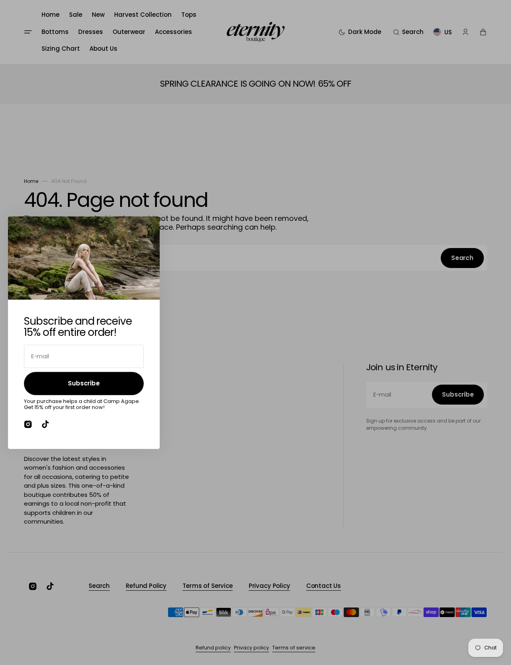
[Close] (149, 226)
